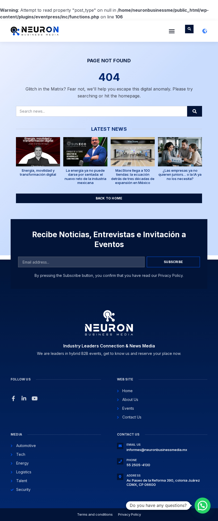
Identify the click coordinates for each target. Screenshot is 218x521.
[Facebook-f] (13, 398)
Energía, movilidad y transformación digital (38, 172)
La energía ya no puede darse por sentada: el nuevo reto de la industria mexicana (85, 176)
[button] (172, 31)
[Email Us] (120, 446)
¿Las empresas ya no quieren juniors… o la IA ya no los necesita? (180, 174)
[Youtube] (34, 398)
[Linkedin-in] (24, 398)
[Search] (194, 111)
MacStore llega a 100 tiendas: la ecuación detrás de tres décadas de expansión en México (132, 176)
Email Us (134, 444)
